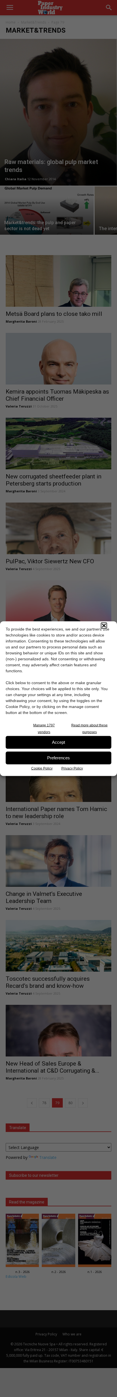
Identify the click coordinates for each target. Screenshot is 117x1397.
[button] (104, 625)
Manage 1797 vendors (44, 728)
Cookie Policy (42, 768)
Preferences (58, 757)
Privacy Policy (72, 768)
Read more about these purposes (89, 728)
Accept (58, 742)
